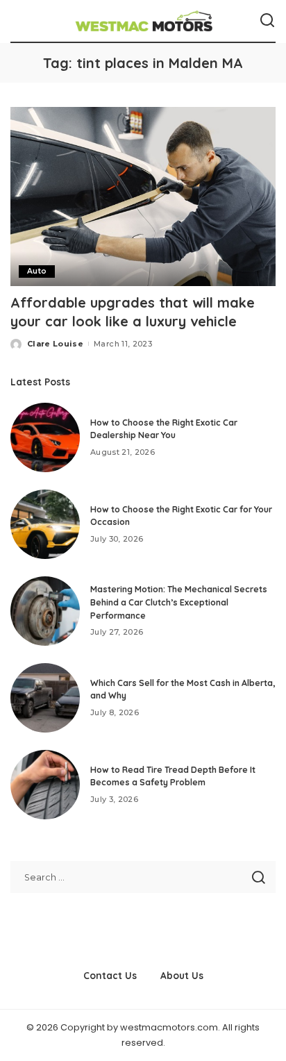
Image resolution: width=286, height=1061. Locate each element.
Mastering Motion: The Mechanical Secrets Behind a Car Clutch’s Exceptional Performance (178, 602)
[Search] (267, 21)
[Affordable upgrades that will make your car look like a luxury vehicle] (143, 196)
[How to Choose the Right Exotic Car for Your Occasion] (45, 524)
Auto (37, 271)
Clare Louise (55, 344)
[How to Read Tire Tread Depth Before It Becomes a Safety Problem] (45, 784)
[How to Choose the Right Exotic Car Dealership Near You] (45, 437)
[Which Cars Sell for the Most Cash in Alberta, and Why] (45, 698)
